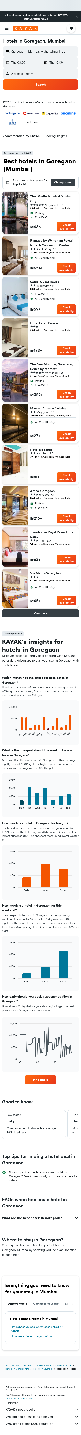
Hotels (27, 1365)
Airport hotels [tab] (17, 1303)
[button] (76, 17)
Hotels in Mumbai (42, 1368)
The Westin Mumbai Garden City (50, 198)
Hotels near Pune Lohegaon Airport (32, 1336)
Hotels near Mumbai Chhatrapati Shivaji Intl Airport (37, 1329)
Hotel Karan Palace (44, 323)
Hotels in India (63, 1365)
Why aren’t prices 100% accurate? (29, 1424)
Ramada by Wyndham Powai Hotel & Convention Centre (51, 243)
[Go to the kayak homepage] (25, 28)
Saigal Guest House (44, 282)
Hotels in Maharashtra (17, 1368)
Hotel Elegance (41, 450)
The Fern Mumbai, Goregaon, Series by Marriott (51, 366)
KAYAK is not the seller (21, 1409)
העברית (63, 15)
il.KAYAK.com (12, 1365)
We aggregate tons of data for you (29, 1417)
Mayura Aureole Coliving (48, 408)
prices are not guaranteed (19, 1398)
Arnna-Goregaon (42, 491)
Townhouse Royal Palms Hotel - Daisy (53, 534)
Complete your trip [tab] (46, 1303)
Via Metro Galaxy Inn (45, 573)
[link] (40, 1079)
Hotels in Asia (43, 1365)
